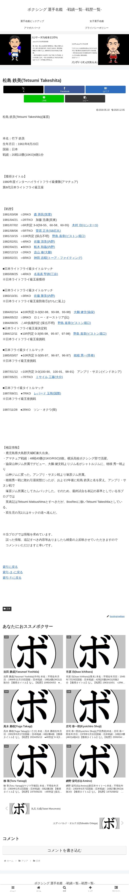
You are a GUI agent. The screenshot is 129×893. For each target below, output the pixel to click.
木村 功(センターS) (85, 225)
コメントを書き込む (64, 850)
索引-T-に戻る (12, 577)
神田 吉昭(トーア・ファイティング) (58, 257)
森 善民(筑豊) (43, 214)
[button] (85, 98)
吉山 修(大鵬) (43, 252)
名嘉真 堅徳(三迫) (46, 274)
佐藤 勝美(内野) (44, 295)
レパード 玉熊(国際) (47, 393)
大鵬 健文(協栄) (84, 312)
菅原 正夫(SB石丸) (48, 230)
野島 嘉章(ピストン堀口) (68, 236)
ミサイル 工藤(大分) (49, 377)
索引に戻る (10, 567)
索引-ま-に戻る (13, 572)
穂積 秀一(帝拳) (84, 355)
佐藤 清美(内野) (44, 241)
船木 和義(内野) (44, 247)
